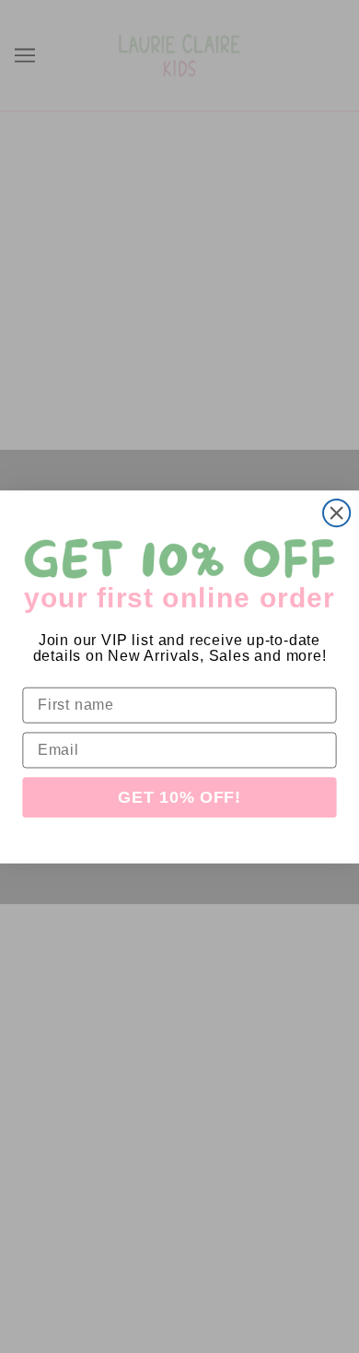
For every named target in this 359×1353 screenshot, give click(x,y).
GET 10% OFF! (179, 797)
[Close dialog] (336, 512)
